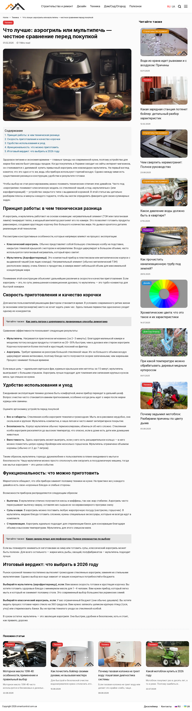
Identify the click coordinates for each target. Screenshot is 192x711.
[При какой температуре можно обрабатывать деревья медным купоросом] (164, 342)
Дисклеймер (151, 706)
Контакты (166, 706)
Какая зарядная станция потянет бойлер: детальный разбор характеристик (164, 113)
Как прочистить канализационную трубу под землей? (160, 263)
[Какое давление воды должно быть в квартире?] (164, 192)
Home (5, 17)
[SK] (15, 6)
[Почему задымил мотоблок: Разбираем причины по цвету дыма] (164, 395)
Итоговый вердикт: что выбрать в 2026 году (33, 151)
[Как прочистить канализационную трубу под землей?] (164, 241)
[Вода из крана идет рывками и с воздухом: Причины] (164, 42)
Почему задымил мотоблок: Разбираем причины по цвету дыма (161, 418)
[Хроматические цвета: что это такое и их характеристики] (164, 294)
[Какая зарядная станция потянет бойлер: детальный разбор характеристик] (164, 90)
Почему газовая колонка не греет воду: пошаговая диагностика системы (119, 675)
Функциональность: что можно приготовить (33, 147)
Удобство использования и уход (26, 143)
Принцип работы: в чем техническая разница (33, 135)
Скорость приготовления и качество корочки (33, 139)
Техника (15, 17)
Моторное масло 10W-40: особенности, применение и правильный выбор (20, 675)
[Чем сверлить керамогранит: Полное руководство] (164, 143)
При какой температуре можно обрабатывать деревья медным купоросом (163, 365)
